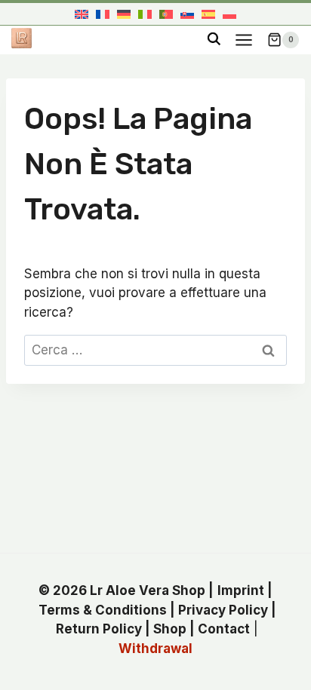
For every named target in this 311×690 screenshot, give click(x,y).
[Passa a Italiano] (145, 14)
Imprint (240, 590)
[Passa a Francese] (102, 14)
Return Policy (99, 628)
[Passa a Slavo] (187, 14)
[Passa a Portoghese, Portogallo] (166, 14)
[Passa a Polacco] (229, 14)
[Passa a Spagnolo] (208, 14)
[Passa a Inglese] (81, 14)
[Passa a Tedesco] (124, 14)
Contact (224, 628)
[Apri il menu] (243, 40)
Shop (169, 628)
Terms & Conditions (102, 610)
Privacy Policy (223, 610)
